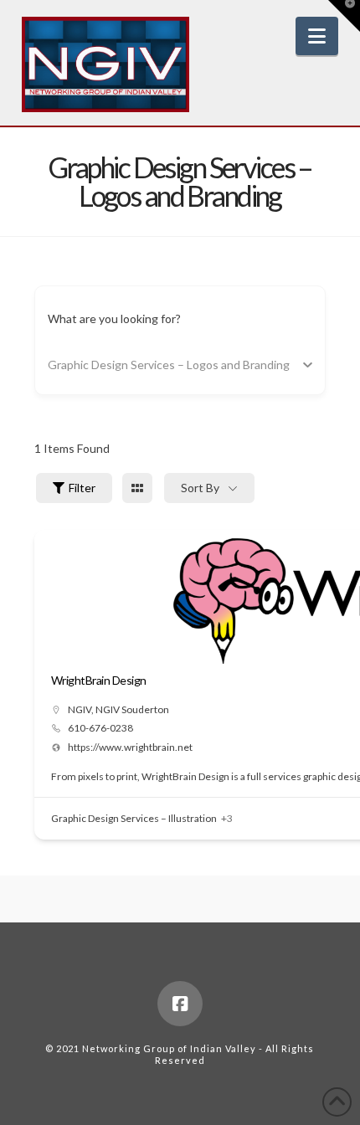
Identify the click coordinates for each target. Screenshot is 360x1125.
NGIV (79, 709)
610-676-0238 (100, 728)
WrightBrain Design (99, 680)
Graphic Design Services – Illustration (134, 818)
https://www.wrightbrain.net (130, 747)
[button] (317, 36)
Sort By (200, 487)
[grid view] (137, 488)
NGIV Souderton (132, 709)
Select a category (93, 364)
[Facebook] (180, 1003)
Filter (82, 487)
